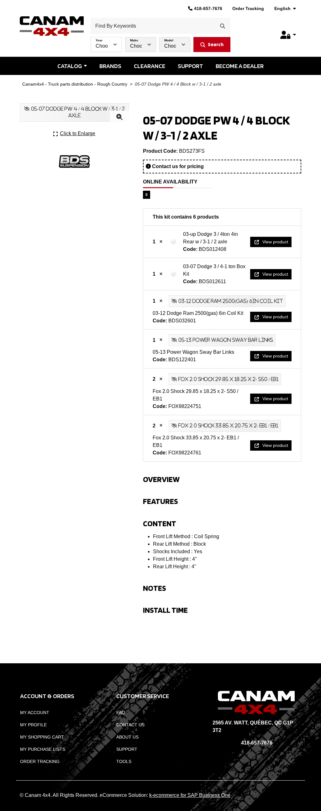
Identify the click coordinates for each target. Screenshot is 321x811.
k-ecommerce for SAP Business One (189, 795)
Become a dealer (240, 66)
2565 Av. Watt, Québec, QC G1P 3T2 (253, 726)
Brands (110, 66)
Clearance (149, 66)
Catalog (69, 66)
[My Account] (288, 34)
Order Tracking (248, 8)
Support (190, 66)
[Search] (222, 26)
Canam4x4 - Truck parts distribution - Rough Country (74, 84)
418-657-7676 (208, 8)
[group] (160, 43)
